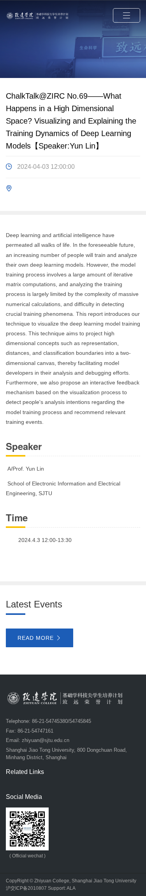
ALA (71, 888)
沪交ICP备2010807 (26, 888)
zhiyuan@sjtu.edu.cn (45, 740)
